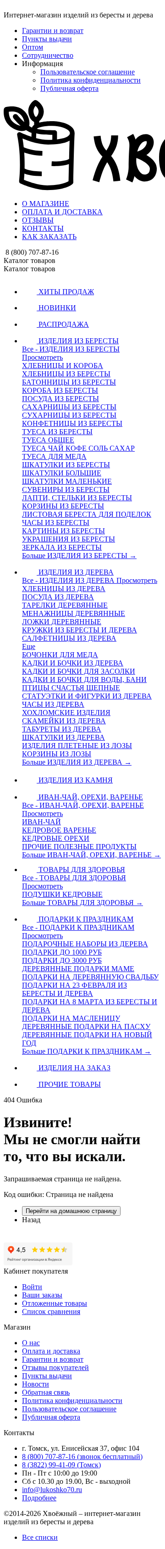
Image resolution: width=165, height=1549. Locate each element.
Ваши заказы (42, 1295)
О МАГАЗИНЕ (45, 203)
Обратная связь (46, 1392)
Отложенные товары (54, 1303)
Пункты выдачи (47, 39)
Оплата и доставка (51, 1351)
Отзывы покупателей (55, 1367)
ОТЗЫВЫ (38, 220)
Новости (35, 1384)
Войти (32, 1287)
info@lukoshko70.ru (52, 1489)
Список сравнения (51, 1311)
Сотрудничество (47, 55)
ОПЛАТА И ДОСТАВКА (62, 212)
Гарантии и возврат (52, 30)
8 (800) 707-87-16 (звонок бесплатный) (82, 1456)
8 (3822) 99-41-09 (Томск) (61, 1465)
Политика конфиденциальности (90, 80)
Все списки (40, 1537)
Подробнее (39, 1498)
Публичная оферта (69, 88)
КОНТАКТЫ (43, 228)
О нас (31, 1343)
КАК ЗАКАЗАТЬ (49, 236)
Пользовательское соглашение (87, 72)
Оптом (32, 47)
